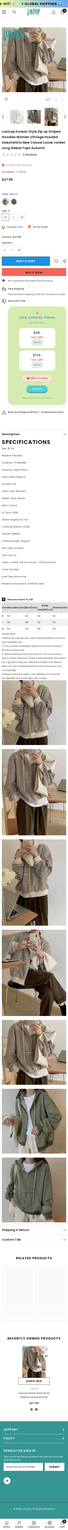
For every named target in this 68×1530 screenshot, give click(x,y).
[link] (17, 1315)
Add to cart (26, 261)
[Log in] (54, 12)
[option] (34, 59)
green (36, 1409)
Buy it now (34, 272)
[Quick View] (46, 1356)
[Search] (14, 12)
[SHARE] (63, 261)
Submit (54, 1467)
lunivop (34, 1388)
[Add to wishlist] (56, 261)
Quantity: (7, 242)
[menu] (4, 12)
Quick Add (34, 1381)
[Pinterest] (7, 1480)
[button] (56, 99)
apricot (32, 1409)
